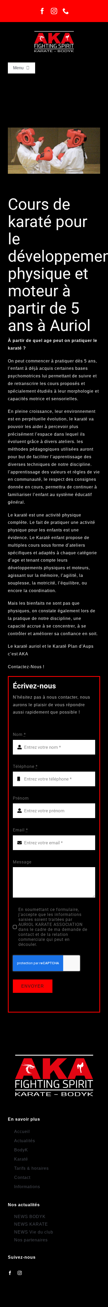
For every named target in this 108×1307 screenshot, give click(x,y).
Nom (19, 734)
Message (22, 862)
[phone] (66, 11)
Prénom (21, 798)
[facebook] (42, 11)
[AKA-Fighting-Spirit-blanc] (54, 29)
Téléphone (25, 766)
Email (20, 830)
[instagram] (54, 11)
